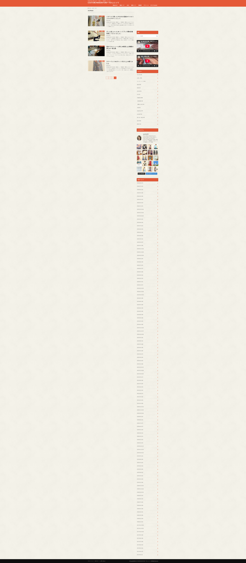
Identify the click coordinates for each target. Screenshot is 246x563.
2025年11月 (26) (140, 212)
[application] (147, 46)
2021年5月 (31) (140, 390)
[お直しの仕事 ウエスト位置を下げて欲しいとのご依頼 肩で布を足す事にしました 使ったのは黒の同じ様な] (155, 152)
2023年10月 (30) (140, 294)
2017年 (93, 8)
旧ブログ (96, 561)
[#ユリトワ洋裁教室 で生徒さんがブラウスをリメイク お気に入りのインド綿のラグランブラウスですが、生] (150, 152)
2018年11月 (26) (140, 488)
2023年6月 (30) (140, 308)
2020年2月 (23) (140, 439)
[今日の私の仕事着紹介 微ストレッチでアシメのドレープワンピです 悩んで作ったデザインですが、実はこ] (139, 146)
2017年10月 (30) (140, 531)
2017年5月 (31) (140, 548)
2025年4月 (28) (140, 235)
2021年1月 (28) (140, 403)
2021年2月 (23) (140, 400)
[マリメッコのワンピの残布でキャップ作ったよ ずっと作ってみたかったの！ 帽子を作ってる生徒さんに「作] (155, 169)
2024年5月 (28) (140, 271)
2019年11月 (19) (140, 449)
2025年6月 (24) (140, 229)
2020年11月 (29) (140, 410)
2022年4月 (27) (140, 354)
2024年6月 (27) (140, 268)
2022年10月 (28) (140, 334)
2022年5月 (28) (140, 350)
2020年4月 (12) (140, 433)
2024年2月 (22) (140, 281)
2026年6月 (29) (140, 189)
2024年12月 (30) (140, 248)
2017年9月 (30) (140, 535)
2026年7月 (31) (140, 186)
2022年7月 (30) (140, 344)
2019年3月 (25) (140, 475)
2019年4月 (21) (140, 472)
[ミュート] (154, 51)
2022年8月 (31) (140, 340)
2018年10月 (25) (140, 492)
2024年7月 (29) (140, 265)
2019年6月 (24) (140, 465)
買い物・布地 (141, 117)
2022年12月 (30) (140, 327)
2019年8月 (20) (140, 459)
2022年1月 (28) (140, 363)
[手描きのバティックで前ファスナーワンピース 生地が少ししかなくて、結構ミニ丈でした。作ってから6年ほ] (139, 157)
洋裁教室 (140, 5)
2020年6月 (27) (140, 426)
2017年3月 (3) (140, 554)
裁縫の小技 (140, 104)
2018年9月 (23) (140, 495)
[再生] (138, 51)
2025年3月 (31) (140, 238)
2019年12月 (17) (140, 446)
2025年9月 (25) (140, 219)
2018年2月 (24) (140, 518)
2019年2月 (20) (140, 479)
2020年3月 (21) (140, 436)
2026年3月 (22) (140, 199)
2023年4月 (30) (140, 314)
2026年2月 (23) (140, 202)
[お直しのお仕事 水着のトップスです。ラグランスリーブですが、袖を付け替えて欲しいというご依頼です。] (139, 163)
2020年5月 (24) (140, 429)
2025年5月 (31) (140, 232)
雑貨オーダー (133, 5)
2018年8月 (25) (140, 498)
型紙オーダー (122, 5)
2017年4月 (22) (140, 551)
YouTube (139, 74)
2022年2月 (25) (140, 360)
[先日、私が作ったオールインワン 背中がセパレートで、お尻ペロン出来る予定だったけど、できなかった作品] (150, 169)
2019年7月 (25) (140, 462)
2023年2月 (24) (140, 321)
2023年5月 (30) (140, 311)
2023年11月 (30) (140, 291)
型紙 (139, 84)
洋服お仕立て (115, 5)
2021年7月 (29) (140, 383)
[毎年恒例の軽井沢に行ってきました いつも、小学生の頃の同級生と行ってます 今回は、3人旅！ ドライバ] (155, 163)
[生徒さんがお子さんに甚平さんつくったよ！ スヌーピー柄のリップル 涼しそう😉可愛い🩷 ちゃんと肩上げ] (139, 152)
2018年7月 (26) (140, 502)
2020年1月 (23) (140, 442)
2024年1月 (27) (140, 285)
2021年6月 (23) (140, 386)
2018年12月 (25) (140, 485)
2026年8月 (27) (140, 183)
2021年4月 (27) (140, 393)
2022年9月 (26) (140, 337)
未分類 (139, 91)
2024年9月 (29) (140, 258)
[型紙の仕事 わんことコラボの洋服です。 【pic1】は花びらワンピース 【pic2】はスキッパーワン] (139, 169)
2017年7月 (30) (140, 541)
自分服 (139, 114)
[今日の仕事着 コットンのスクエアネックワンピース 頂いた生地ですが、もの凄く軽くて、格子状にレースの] (150, 146)
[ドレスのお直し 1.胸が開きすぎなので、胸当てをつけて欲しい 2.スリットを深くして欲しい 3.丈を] (144, 157)
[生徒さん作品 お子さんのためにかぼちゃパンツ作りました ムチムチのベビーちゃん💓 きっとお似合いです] (155, 157)
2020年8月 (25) (140, 419)
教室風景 (140, 101)
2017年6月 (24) (140, 544)
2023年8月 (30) (140, 301)
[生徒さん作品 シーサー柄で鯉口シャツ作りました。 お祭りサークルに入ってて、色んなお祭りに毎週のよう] (150, 157)
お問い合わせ (102, 561)
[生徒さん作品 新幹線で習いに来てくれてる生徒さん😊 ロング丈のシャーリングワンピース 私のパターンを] (150, 163)
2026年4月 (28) (140, 196)
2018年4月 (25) (140, 511)
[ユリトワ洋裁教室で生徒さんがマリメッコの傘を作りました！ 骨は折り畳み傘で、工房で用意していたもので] (144, 152)
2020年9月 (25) (140, 416)
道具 (139, 120)
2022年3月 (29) (140, 357)
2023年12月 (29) (140, 288)
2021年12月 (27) (140, 367)
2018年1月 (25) (140, 521)
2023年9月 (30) (140, 298)
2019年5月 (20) (140, 469)
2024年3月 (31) (140, 278)
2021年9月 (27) (140, 377)
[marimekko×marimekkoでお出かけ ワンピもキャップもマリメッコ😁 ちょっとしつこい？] (144, 163)
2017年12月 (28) (140, 525)
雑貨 (139, 124)
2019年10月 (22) (140, 452)
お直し (128, 5)
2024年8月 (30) (140, 261)
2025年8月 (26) (140, 222)
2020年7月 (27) (140, 423)
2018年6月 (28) (140, 505)
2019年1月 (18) (140, 482)
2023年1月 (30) (140, 324)
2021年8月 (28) (140, 380)
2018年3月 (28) (140, 515)
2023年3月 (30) (140, 317)
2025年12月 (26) (140, 209)
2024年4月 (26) (140, 275)
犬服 (138, 107)
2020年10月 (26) (140, 413)
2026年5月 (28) (140, 192)
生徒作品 (140, 110)
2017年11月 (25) (140, 528)
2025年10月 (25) (140, 215)
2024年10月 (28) (140, 255)
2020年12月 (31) (140, 406)
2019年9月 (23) (140, 456)
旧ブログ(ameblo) (154, 5)
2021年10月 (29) (140, 373)
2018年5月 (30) (140, 508)
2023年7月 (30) (140, 304)
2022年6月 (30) (140, 347)
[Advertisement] (147, 19)
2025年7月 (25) (140, 225)
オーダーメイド (141, 81)
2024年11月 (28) (140, 252)
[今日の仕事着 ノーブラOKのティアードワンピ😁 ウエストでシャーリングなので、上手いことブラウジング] (144, 169)
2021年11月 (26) (140, 370)
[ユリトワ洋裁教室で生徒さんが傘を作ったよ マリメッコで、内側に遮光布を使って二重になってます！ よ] (144, 146)
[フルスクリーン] (156, 51)
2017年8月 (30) (140, 538)
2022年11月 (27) (140, 331)
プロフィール (146, 5)
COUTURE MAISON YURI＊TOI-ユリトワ (103, 3)
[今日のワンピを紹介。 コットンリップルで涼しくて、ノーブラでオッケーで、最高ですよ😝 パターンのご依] (155, 146)
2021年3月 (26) (140, 396)
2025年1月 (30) (140, 245)
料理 (138, 87)
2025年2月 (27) (140, 242)
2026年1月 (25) (140, 206)
